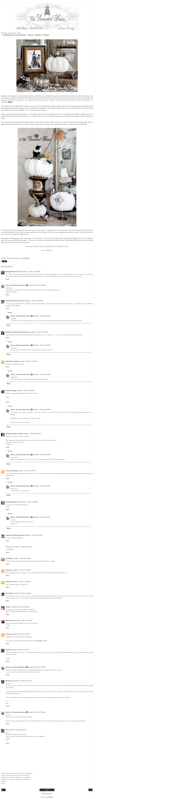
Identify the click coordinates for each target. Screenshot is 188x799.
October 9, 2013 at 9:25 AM (36, 712)
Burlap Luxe (10, 681)
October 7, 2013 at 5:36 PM (41, 409)
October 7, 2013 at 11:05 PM (21, 570)
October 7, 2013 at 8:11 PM (33, 535)
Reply (7, 279)
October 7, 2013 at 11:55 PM (21, 581)
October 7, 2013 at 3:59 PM (25, 390)
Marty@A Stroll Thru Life (14, 271)
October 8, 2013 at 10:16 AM (20, 607)
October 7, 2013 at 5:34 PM (41, 316)
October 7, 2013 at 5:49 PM (32, 433)
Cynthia (8, 649)
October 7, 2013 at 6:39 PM (29, 502)
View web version (47, 793)
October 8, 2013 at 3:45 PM (41, 517)
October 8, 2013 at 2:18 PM (21, 634)
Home (47, 790)
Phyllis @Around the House (15, 301)
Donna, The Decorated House (15, 285)
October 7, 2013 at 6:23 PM (26, 470)
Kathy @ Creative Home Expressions (18, 332)
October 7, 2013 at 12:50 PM (34, 301)
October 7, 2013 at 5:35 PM (41, 345)
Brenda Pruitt (10, 620)
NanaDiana (9, 558)
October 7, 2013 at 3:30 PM (28, 361)
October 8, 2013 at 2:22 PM (20, 649)
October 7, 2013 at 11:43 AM (31, 271)
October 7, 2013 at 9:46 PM (22, 558)
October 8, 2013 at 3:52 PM (36, 667)
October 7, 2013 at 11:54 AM (37, 285)
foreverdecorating (12, 470)
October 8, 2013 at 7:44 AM (22, 593)
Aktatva (8, 607)
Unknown (9, 570)
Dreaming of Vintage (12, 361)
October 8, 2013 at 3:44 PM (41, 454)
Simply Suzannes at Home (14, 433)
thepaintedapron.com (13, 502)
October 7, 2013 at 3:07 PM (39, 332)
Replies (10, 312)
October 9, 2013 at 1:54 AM (23, 681)
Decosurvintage (11, 390)
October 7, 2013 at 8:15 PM (23, 547)
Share (4, 261)
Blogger (50, 797)
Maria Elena (9, 593)
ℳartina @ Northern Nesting (15, 535)
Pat (7, 730)
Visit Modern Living (41, 641)
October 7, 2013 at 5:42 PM (41, 374)
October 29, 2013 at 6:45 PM (17, 730)
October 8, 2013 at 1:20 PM (23, 620)
